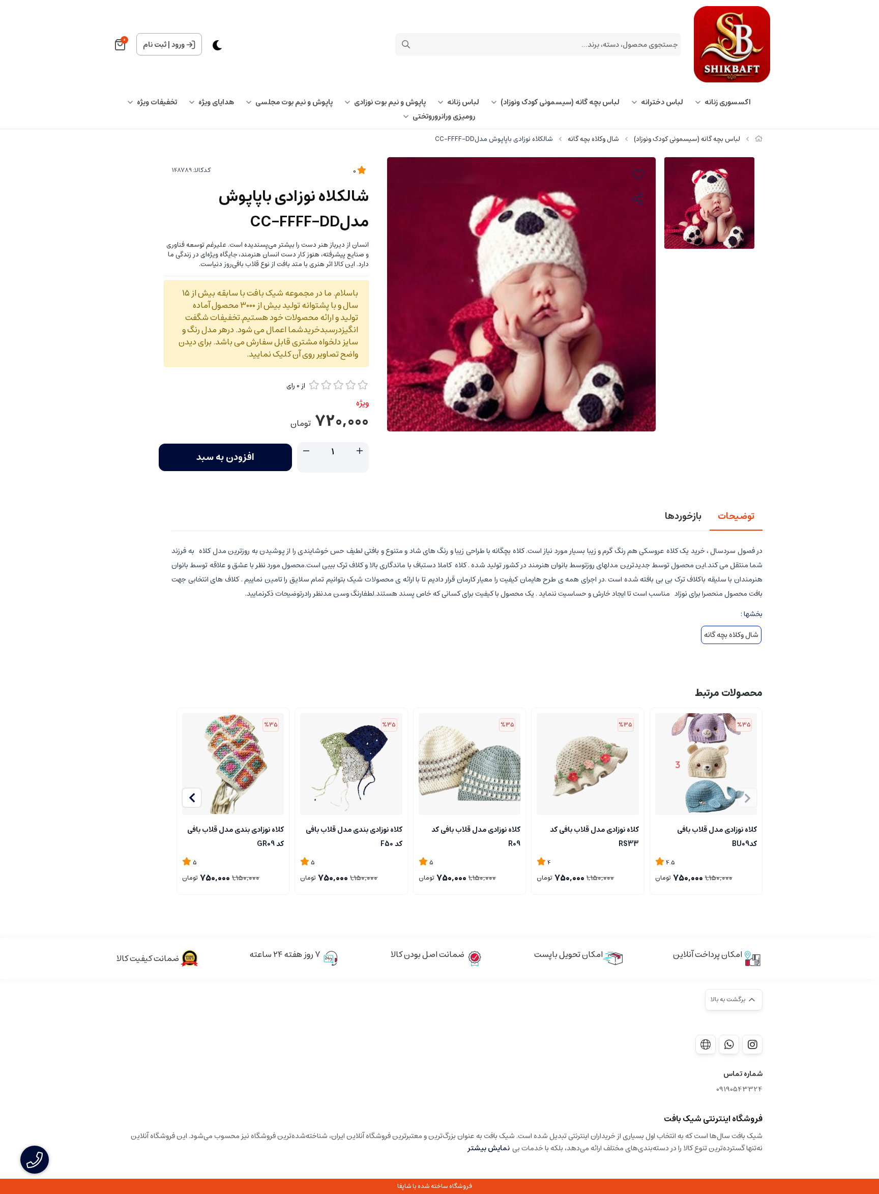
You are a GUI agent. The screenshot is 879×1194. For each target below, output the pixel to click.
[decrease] (306, 451)
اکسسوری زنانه (728, 102)
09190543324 (739, 1089)
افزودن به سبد (225, 457)
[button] (192, 798)
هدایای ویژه (216, 102)
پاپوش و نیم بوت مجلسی (294, 102)
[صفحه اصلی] (759, 139)
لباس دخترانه (662, 102)
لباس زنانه (463, 102)
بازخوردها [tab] (683, 516)
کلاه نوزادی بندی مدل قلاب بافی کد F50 (354, 836)
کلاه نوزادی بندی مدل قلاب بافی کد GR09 (235, 836)
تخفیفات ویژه (157, 102)
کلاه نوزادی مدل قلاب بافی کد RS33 (594, 836)
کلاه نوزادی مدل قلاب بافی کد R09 (475, 836)
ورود (178, 45)
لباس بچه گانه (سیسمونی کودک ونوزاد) (560, 102)
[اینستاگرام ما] (752, 1044)
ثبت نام (154, 45)
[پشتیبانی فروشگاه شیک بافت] (729, 1044)
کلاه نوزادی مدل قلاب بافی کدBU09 (717, 836)
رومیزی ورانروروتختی (444, 116)
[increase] (359, 451)
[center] (406, 44)
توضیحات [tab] (736, 516)
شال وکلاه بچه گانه (593, 139)
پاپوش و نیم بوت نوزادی (390, 102)
